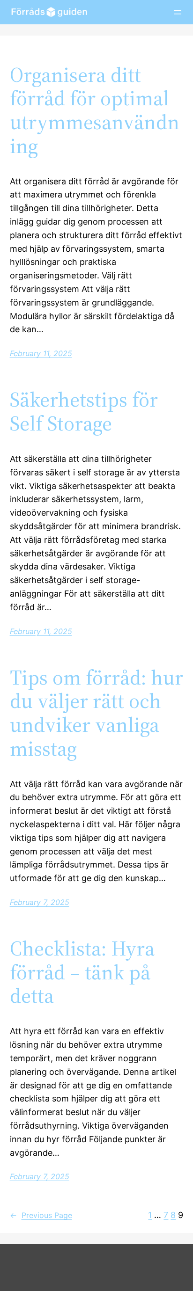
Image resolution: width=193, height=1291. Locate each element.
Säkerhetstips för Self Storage (84, 411)
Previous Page (41, 1215)
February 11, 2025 (41, 353)
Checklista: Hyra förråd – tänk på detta (82, 972)
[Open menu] (177, 12)
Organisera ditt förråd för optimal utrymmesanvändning (94, 110)
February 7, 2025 (39, 902)
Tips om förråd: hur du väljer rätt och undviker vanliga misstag (96, 713)
